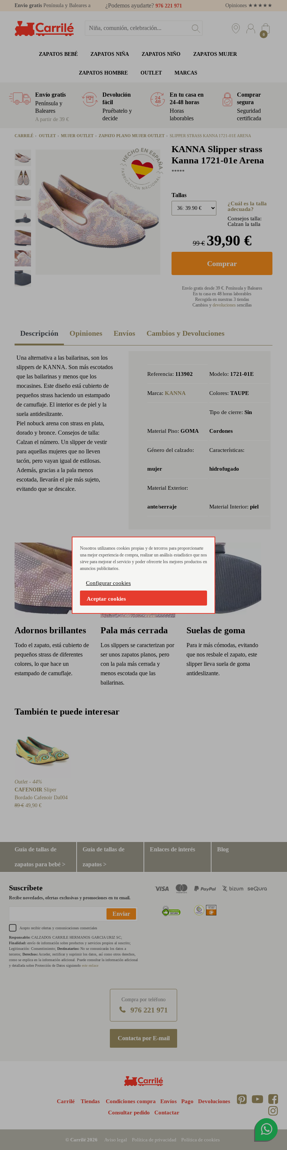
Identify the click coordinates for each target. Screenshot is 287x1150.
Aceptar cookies (106, 599)
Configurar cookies (108, 583)
